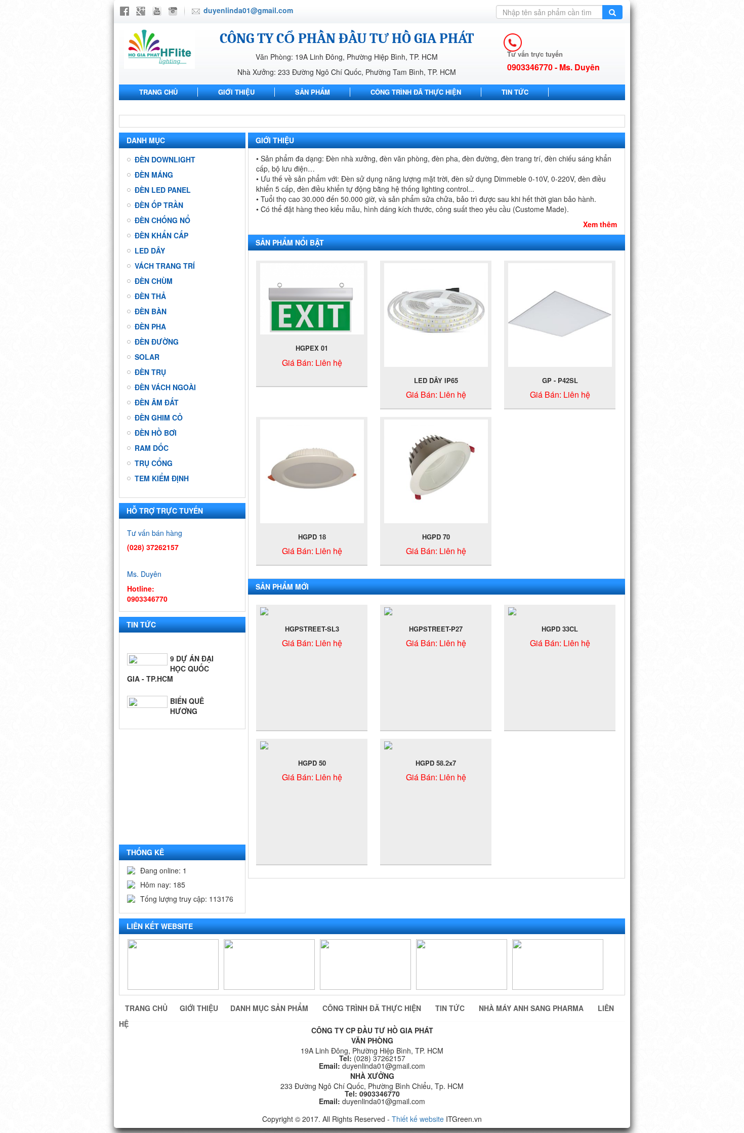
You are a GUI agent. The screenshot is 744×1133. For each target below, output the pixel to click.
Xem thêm (600, 224)
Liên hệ (289, 107)
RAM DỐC (152, 448)
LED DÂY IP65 (436, 380)
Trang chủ (158, 92)
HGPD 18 (312, 536)
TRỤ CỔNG (154, 463)
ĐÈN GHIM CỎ (159, 417)
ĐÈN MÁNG (154, 175)
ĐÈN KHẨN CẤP (161, 235)
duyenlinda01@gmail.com (248, 10)
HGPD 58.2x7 (436, 763)
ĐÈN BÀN (151, 311)
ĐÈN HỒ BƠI (156, 433)
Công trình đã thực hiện (415, 92)
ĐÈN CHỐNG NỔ (162, 220)
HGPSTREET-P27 (436, 629)
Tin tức (515, 92)
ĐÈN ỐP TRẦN (159, 205)
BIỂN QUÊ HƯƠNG (187, 688)
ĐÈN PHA (150, 326)
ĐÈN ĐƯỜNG (157, 342)
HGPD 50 (312, 763)
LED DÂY (150, 250)
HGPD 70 (436, 536)
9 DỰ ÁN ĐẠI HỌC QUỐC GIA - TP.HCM (170, 651)
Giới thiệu (236, 92)
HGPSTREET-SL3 (312, 629)
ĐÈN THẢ (150, 296)
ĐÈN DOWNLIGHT (165, 159)
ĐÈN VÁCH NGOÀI (165, 387)
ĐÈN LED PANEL (163, 190)
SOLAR (147, 357)
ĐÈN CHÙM (154, 281)
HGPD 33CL (560, 629)
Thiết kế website (418, 1119)
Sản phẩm (312, 92)
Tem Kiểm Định (162, 478)
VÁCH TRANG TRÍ (165, 266)
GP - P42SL (560, 380)
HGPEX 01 (312, 348)
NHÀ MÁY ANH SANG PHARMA (187, 107)
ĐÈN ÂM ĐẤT (157, 402)
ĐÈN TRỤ (150, 372)
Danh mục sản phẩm (270, 1008)
